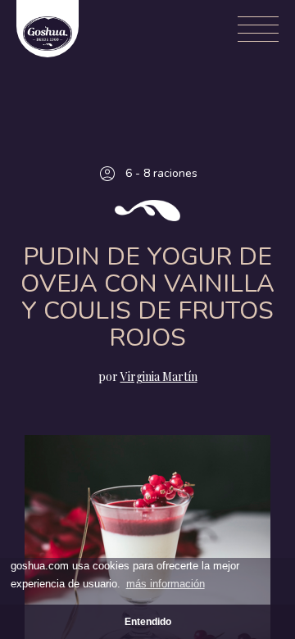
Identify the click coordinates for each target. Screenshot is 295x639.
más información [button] (165, 584)
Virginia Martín (158, 376)
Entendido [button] (148, 621)
